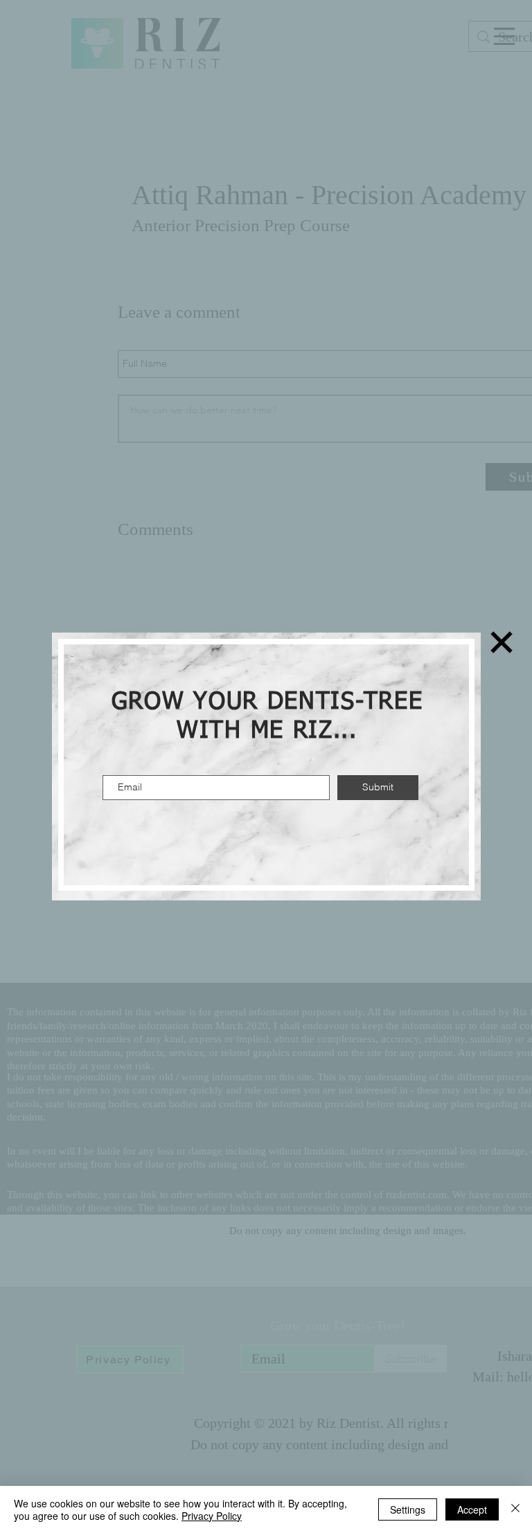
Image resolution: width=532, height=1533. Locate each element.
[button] (501, 642)
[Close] (515, 1509)
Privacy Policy (211, 1516)
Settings (407, 1509)
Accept (472, 1509)
